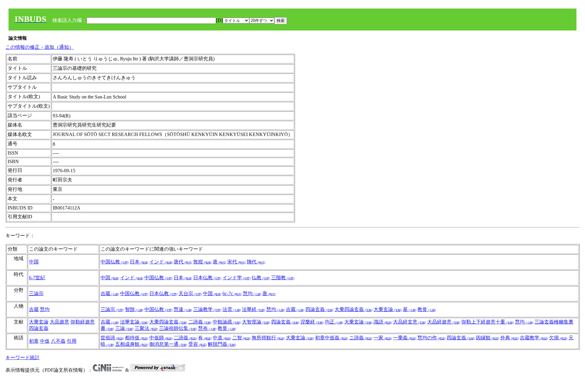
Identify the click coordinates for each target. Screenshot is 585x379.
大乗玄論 (388, 309)
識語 (383, 321)
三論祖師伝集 (178, 328)
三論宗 (36, 293)
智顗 (134, 309)
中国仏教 (115, 261)
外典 (509, 337)
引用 (71, 341)
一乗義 (404, 337)
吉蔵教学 (534, 337)
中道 (222, 337)
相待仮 (136, 337)
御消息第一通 (168, 344)
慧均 (252, 293)
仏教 (261, 277)
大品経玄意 (409, 321)
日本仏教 (207, 277)
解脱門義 (222, 344)
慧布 (207, 328)
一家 (383, 337)
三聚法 (146, 328)
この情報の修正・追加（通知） (39, 47)
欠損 (558, 337)
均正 (334, 321)
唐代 (183, 261)
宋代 (236, 261)
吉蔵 (110, 293)
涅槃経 (312, 321)
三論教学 (207, 309)
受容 (197, 344)
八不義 (58, 341)
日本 (139, 261)
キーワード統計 (22, 357)
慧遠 (183, 309)
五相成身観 (131, 344)
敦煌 (202, 261)
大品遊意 (59, 321)
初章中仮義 (331, 337)
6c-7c (232, 293)
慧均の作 (431, 337)
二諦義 (199, 321)
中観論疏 (227, 321)
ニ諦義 (360, 337)
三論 (124, 328)
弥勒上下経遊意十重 (487, 321)
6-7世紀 (37, 277)
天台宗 (190, 293)
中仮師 (160, 337)
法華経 (253, 309)
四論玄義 (319, 309)
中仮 (45, 341)
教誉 (426, 309)
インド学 (236, 277)
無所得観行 (268, 337)
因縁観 (487, 337)
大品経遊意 (443, 321)
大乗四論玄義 (353, 309)
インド (160, 261)
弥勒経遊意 (82, 321)
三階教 (282, 277)
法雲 (231, 309)
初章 (34, 341)
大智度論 (256, 321)
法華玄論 (134, 321)
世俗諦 (112, 337)
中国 (34, 261)
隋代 (256, 261)
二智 (241, 337)
